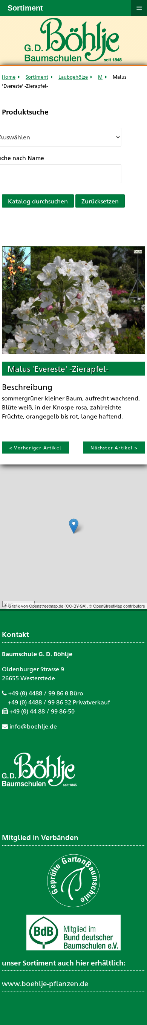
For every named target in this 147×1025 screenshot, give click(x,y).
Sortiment (37, 76)
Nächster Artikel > (114, 448)
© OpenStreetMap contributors (117, 606)
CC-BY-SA (75, 606)
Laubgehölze (73, 76)
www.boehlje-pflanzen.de (45, 983)
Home (8, 76)
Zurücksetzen (100, 201)
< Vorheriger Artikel (35, 448)
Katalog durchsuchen (38, 201)
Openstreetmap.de (46, 606)
